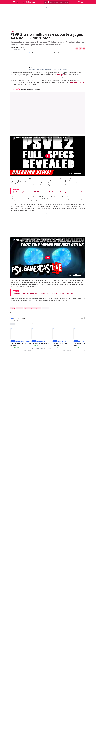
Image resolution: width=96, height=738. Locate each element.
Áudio (33, 324)
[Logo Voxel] (30, 2)
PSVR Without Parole (77, 82)
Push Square (60, 75)
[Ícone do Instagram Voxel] (79, 2)
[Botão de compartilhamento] (76, 48)
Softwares (39, 324)
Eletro (24, 324)
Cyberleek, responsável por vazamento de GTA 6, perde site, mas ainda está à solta (43, 293)
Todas (12, 324)
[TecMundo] (14, 2)
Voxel (12, 31)
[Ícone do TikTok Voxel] (85, 2)
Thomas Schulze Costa (17, 47)
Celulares (18, 324)
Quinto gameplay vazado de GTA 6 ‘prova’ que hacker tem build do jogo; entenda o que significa (48, 192)
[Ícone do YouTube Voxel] (82, 2)
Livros (28, 324)
